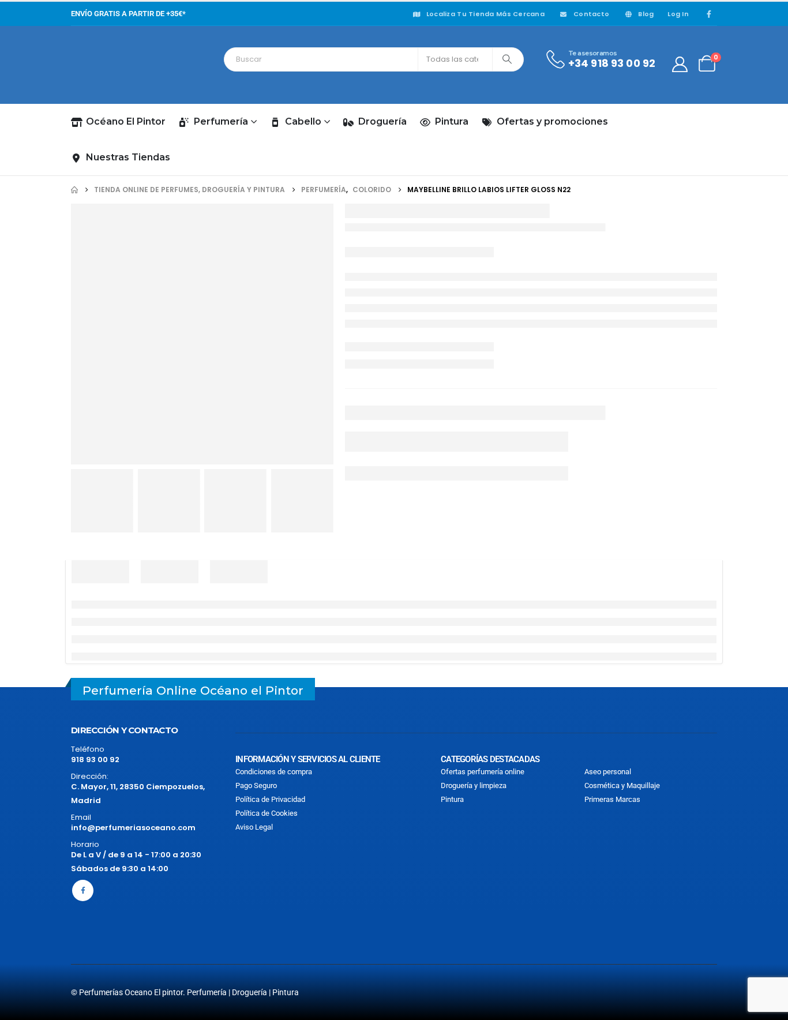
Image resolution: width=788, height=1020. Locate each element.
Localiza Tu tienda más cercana (485, 13)
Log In (678, 13)
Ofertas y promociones (552, 121)
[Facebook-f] (82, 890)
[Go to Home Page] (74, 190)
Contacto (591, 13)
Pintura (451, 121)
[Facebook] (708, 13)
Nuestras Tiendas (128, 157)
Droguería (382, 121)
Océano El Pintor (126, 121)
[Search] (507, 59)
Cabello (303, 121)
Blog (646, 13)
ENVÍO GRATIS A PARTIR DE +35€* (128, 13)
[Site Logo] (123, 65)
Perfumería (221, 121)
